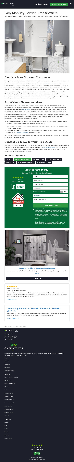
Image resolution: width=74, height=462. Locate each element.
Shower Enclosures (54, 159)
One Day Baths (9, 393)
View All (7, 416)
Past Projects (8, 438)
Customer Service (10, 370)
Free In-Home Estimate (59, 4)
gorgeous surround (22, 132)
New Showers (10, 163)
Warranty (7, 364)
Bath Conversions (10, 383)
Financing (7, 367)
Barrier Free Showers (22, 159)
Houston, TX (8, 406)
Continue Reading (12, 318)
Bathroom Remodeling (11, 377)
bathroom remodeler (49, 147)
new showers (26, 109)
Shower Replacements (26, 163)
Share (37, 273)
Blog (6, 425)
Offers (6, 428)
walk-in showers (48, 83)
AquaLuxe (7, 380)
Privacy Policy (38, 213)
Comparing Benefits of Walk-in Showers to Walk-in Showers (33, 309)
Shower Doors (38, 159)
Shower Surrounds (44, 163)
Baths (6, 390)
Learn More (37, 279)
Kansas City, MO (9, 412)
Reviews (7, 432)
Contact (7, 361)
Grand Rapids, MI (10, 403)
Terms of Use (62, 211)
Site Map (41, 457)
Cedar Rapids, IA (9, 399)
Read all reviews (11, 299)
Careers (7, 435)
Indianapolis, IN (9, 409)
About (6, 422)
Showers (9, 159)
